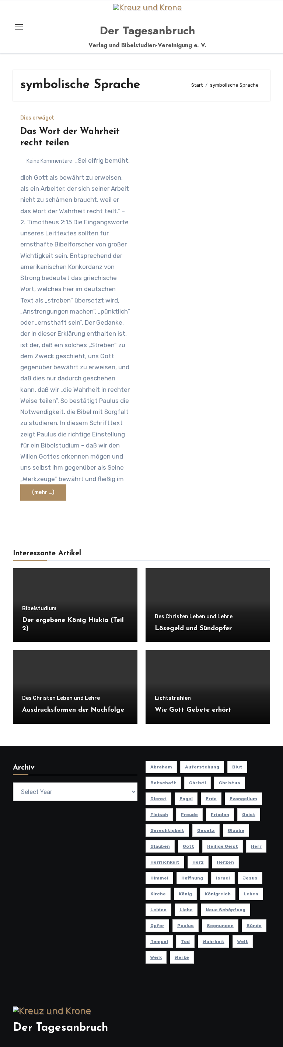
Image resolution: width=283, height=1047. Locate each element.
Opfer (157, 925)
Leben (251, 893)
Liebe (186, 909)
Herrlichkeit (164, 862)
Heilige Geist (222, 846)
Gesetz (206, 830)
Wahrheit (213, 941)
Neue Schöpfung (225, 909)
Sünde (254, 925)
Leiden (158, 909)
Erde (211, 798)
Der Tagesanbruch (147, 30)
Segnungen (220, 925)
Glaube (236, 830)
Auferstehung (202, 767)
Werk (156, 957)
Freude (189, 814)
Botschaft (163, 782)
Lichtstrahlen (173, 698)
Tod (185, 941)
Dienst (158, 798)
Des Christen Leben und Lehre (194, 616)
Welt (242, 941)
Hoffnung (192, 878)
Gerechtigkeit (167, 830)
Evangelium (243, 798)
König (185, 893)
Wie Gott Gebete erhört (193, 710)
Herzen (225, 862)
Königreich (218, 893)
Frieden (220, 814)
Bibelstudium (39, 608)
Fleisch (159, 814)
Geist (248, 814)
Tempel (159, 941)
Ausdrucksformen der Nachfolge (73, 710)
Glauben (160, 846)
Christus (229, 782)
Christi (197, 782)
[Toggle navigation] (19, 27)
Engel (186, 798)
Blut (237, 767)
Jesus (250, 878)
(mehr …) (43, 492)
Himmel (159, 878)
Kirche (158, 893)
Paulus (185, 925)
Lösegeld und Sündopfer (193, 628)
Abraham (161, 767)
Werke (182, 957)
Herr (256, 846)
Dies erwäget (37, 118)
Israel (223, 878)
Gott (188, 846)
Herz (198, 862)
